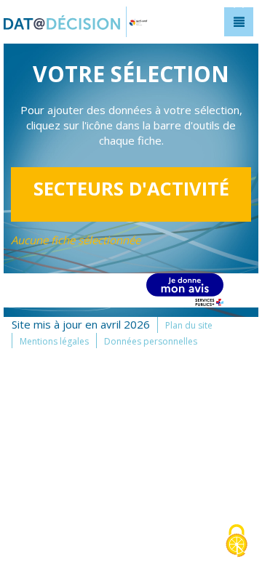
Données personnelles (150, 341)
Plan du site (189, 325)
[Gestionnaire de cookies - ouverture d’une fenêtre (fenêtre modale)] (236, 542)
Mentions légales (54, 341)
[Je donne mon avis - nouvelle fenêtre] (184, 289)
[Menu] (238, 21)
